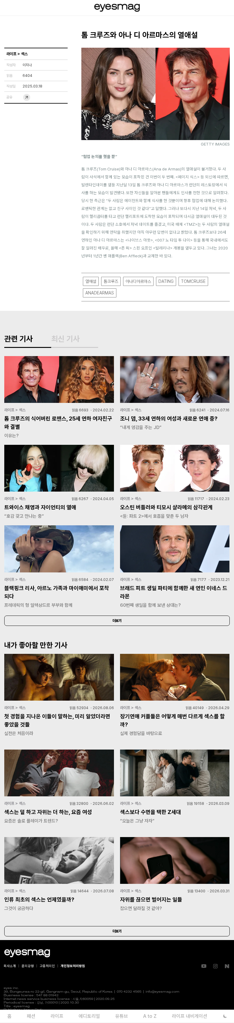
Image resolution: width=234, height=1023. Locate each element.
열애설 (90, 281)
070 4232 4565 (129, 992)
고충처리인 (47, 966)
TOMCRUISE (193, 281)
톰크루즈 (111, 281)
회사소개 (10, 966)
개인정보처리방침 (73, 966)
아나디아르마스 (138, 281)
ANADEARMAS (99, 292)
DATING (166, 281)
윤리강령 (28, 966)
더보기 (117, 621)
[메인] (117, 8)
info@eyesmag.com (162, 992)
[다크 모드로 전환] (225, 1016)
